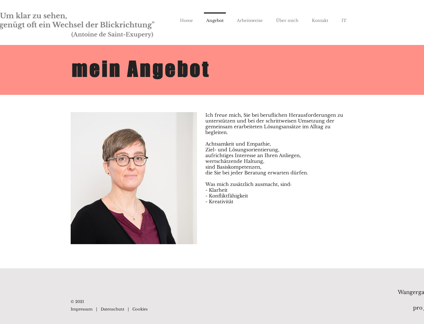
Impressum (82, 309)
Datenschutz (112, 309)
